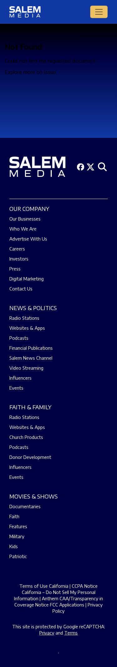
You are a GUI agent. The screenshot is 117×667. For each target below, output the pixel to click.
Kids (13, 546)
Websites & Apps (27, 328)
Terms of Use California (43, 586)
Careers (17, 248)
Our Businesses (25, 219)
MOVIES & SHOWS (33, 496)
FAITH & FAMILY (30, 407)
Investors (18, 258)
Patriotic (18, 556)
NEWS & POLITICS (33, 307)
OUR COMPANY (29, 208)
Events (16, 388)
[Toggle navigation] (99, 12)
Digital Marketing (26, 278)
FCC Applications (67, 604)
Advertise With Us (28, 238)
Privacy (46, 632)
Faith (14, 516)
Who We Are (23, 228)
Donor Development (30, 457)
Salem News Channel (30, 358)
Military (16, 536)
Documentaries (25, 506)
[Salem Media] (25, 12)
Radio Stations (24, 318)
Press (15, 268)
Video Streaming (26, 368)
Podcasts (18, 338)
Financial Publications (31, 348)
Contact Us (20, 288)
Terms (71, 632)
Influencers (20, 378)
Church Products (26, 437)
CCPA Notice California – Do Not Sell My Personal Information (56, 592)
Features (18, 526)
